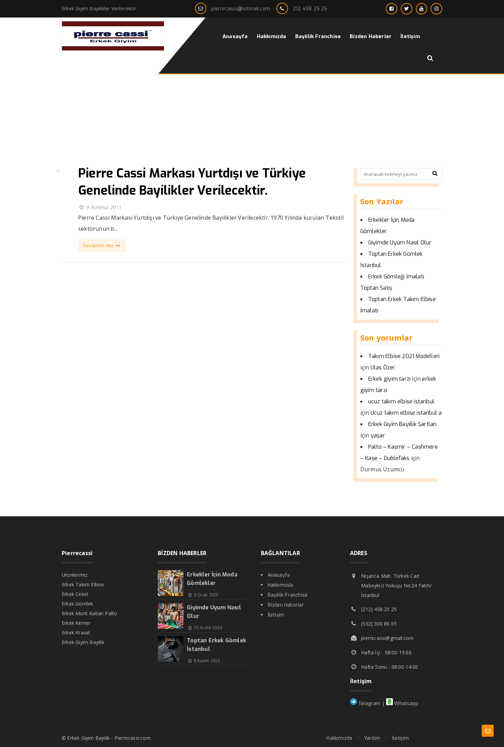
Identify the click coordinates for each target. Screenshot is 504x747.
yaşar (378, 435)
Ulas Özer (383, 367)
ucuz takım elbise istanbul (401, 401)
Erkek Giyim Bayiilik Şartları (402, 424)
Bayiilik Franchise (288, 595)
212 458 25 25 (310, 8)
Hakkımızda (280, 585)
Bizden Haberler (286, 605)
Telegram (369, 703)
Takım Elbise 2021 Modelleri (404, 356)
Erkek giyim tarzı (389, 378)
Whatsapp (405, 703)
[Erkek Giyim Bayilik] (113, 48)
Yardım (372, 738)
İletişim (276, 615)
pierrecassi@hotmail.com (240, 8)
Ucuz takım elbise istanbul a (406, 412)
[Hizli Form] (488, 731)
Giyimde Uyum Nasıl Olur (400, 242)
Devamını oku (99, 246)
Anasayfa (279, 575)
